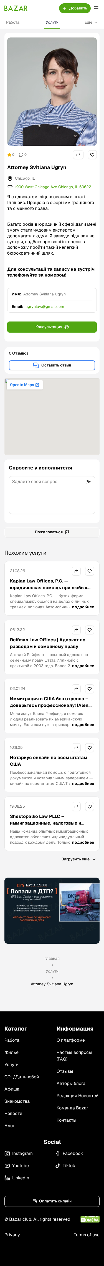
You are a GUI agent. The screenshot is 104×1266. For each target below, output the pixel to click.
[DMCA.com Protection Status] (90, 1219)
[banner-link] (52, 911)
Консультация (48, 326)
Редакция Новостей (77, 1096)
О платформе (71, 1040)
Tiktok (69, 1166)
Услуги (52, 22)
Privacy (12, 1235)
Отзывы (65, 1071)
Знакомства (17, 1101)
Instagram (22, 1153)
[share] (78, 154)
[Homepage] (16, 8)
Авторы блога (71, 1083)
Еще (88, 22)
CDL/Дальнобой (21, 1077)
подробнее (83, 606)
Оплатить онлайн (55, 1201)
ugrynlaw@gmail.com (45, 306)
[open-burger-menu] (96, 8)
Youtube (20, 1166)
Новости (13, 1113)
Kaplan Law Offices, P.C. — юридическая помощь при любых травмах (48, 587)
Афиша (11, 1089)
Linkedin (20, 1178)
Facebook (73, 1153)
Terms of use (87, 1235)
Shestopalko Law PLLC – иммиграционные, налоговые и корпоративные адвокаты (45, 823)
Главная (52, 958)
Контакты (66, 1120)
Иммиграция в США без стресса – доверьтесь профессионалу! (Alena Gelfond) (50, 705)
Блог (9, 1126)
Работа (12, 22)
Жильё (11, 1052)
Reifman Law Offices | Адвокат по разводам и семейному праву (47, 643)
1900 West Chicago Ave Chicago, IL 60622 (53, 186)
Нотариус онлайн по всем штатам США (48, 761)
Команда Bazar (72, 1108)
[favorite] (92, 154)
